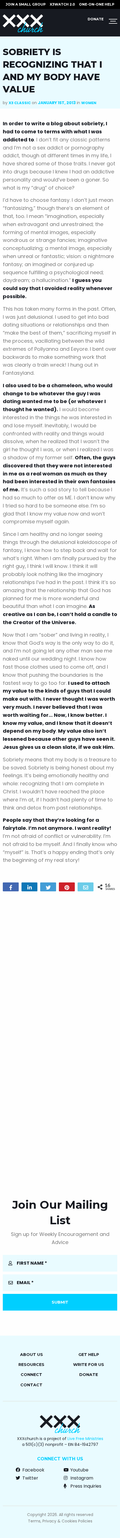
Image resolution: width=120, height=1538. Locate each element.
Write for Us (88, 1364)
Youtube (78, 1470)
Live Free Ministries (85, 1438)
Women (88, 103)
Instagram (81, 1478)
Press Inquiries (85, 1486)
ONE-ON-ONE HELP (96, 4)
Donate (96, 19)
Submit (60, 1302)
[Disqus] (60, 967)
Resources (31, 1364)
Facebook (32, 1470)
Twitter (29, 1478)
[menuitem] (25, 4)
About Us (31, 1354)
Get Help (88, 1354)
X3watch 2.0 (62, 4)
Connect (31, 1374)
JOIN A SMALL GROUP (26, 4)
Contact (31, 1384)
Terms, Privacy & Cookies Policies (60, 1521)
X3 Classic (20, 103)
